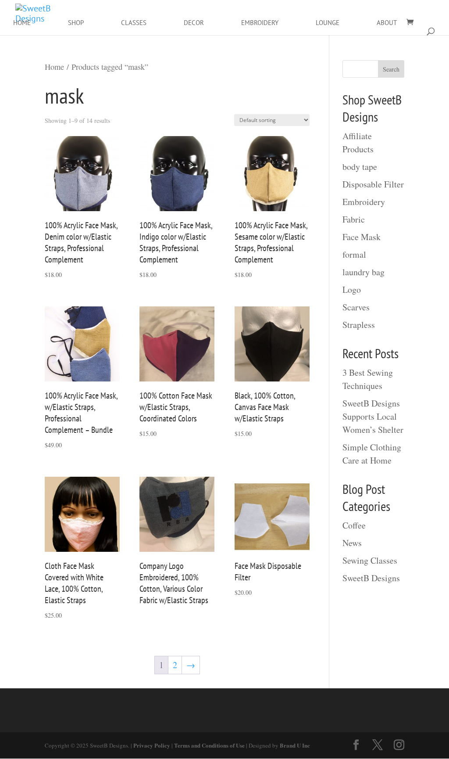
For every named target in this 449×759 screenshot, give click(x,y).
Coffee (354, 525)
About (387, 22)
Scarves (356, 307)
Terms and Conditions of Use (209, 745)
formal (354, 254)
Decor (194, 22)
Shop (76, 22)
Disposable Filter (373, 184)
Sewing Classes (369, 560)
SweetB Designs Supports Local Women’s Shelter (372, 416)
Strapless (358, 325)
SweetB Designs (371, 578)
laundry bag (363, 272)
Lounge (327, 22)
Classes (133, 22)
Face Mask (361, 237)
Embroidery (259, 22)
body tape (359, 167)
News (352, 543)
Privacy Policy (151, 745)
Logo (351, 289)
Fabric (353, 219)
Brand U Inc (295, 745)
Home (22, 22)
